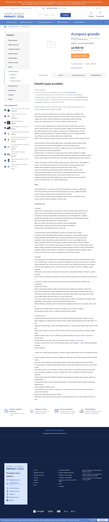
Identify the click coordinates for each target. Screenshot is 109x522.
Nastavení (93, 520)
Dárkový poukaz (12, 40)
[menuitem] (11, 22)
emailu (38, 102)
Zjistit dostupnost (80, 55)
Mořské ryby (13, 75)
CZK (100, 8)
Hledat (65, 15)
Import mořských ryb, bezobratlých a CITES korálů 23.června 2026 (92, 475)
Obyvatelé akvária (13, 71)
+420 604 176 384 (14, 488)
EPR (60, 484)
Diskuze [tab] (61, 75)
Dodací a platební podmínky (66, 472)
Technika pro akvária (14, 49)
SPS (59, 114)
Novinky (36, 477)
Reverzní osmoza (13, 86)
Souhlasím (102, 520)
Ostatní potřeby (12, 58)
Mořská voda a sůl (13, 45)
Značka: (77, 68)
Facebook (11, 494)
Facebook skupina (14, 491)
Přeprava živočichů (26, 8)
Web (35, 485)
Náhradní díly (12, 90)
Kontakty (61, 486)
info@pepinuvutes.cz (14, 480)
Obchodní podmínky (64, 470)
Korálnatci (12, 78)
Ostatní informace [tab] (96, 75)
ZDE (43, 109)
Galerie (35, 480)
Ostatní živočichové (15, 81)
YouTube (11, 500)
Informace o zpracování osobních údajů (68, 480)
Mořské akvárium (13, 53)
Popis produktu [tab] (43, 75)
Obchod (36, 482)
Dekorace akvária (13, 62)
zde (78, 520)
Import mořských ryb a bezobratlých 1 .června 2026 (92, 478)
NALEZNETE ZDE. (70, 92)
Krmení (10, 67)
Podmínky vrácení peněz (65, 477)
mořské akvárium (78, 340)
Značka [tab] (78, 75)
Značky (17, 99)
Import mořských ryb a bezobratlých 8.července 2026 (92, 471)
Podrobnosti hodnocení (94, 38)
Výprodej (10, 95)
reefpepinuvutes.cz (14, 497)
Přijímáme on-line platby (65, 475)
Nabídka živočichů (14, 8)
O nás (5, 8)
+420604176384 (13, 483)
